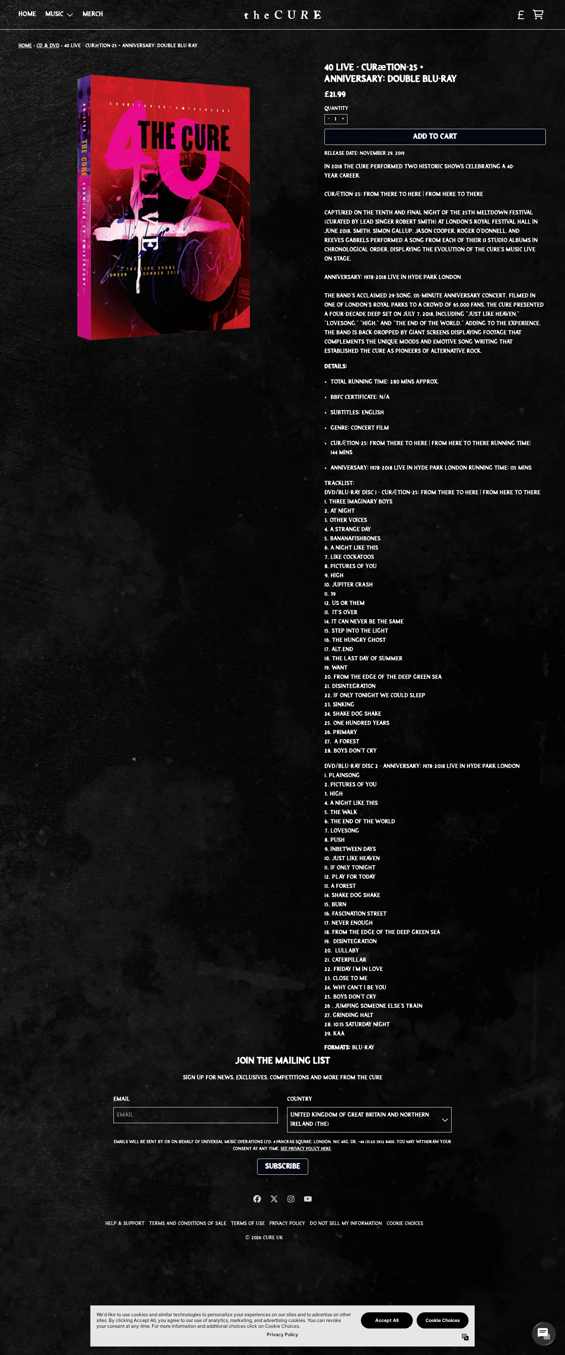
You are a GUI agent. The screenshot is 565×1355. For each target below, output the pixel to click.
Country (299, 1099)
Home (25, 46)
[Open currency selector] (521, 14)
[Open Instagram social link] (290, 1198)
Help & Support (125, 1224)
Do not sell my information (346, 1224)
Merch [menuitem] (93, 14)
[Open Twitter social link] (274, 1198)
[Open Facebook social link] (257, 1198)
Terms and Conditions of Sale (187, 1224)
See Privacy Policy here (306, 1149)
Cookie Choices (405, 1224)
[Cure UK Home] (282, 14)
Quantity (336, 108)
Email (121, 1099)
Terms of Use (248, 1224)
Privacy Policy (287, 1224)
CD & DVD (48, 46)
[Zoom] (163, 207)
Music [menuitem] (54, 14)
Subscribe (282, 1166)
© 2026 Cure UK (264, 1238)
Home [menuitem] (27, 14)
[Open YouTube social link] (307, 1198)
